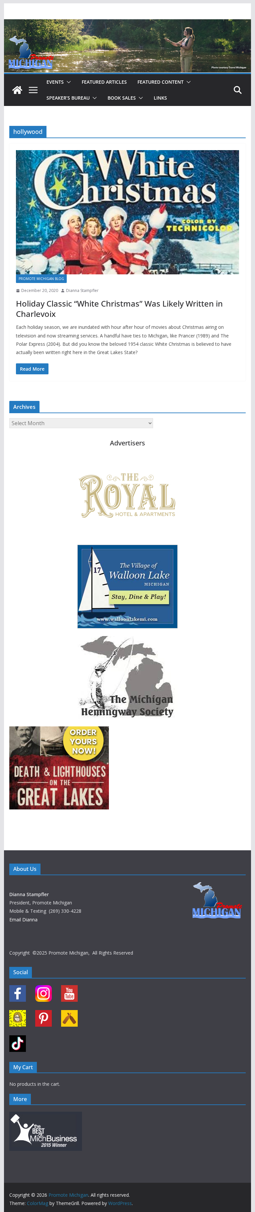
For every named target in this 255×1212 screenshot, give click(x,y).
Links (160, 98)
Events (55, 82)
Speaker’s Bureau (68, 98)
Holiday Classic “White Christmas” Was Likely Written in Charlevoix (119, 308)
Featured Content (160, 82)
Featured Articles (104, 82)
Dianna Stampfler (82, 290)
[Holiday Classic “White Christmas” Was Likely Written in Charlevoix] (127, 212)
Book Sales (122, 98)
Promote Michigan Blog (41, 278)
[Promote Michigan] (127, 24)
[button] (67, 82)
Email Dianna (23, 919)
